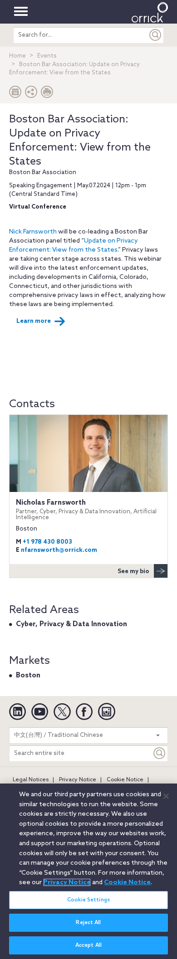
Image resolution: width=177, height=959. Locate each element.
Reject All (88, 923)
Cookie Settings (88, 900)
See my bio (133, 571)
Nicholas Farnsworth (86, 510)
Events (47, 56)
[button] (31, 94)
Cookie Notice (125, 780)
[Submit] (156, 35)
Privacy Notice (77, 780)
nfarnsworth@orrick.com (59, 550)
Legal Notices (31, 780)
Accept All (88, 945)
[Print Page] (47, 94)
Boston (28, 676)
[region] (88, 871)
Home (17, 56)
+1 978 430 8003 (47, 542)
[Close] (166, 796)
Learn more (33, 321)
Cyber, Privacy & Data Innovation (71, 624)
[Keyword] (160, 753)
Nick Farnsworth (33, 232)
